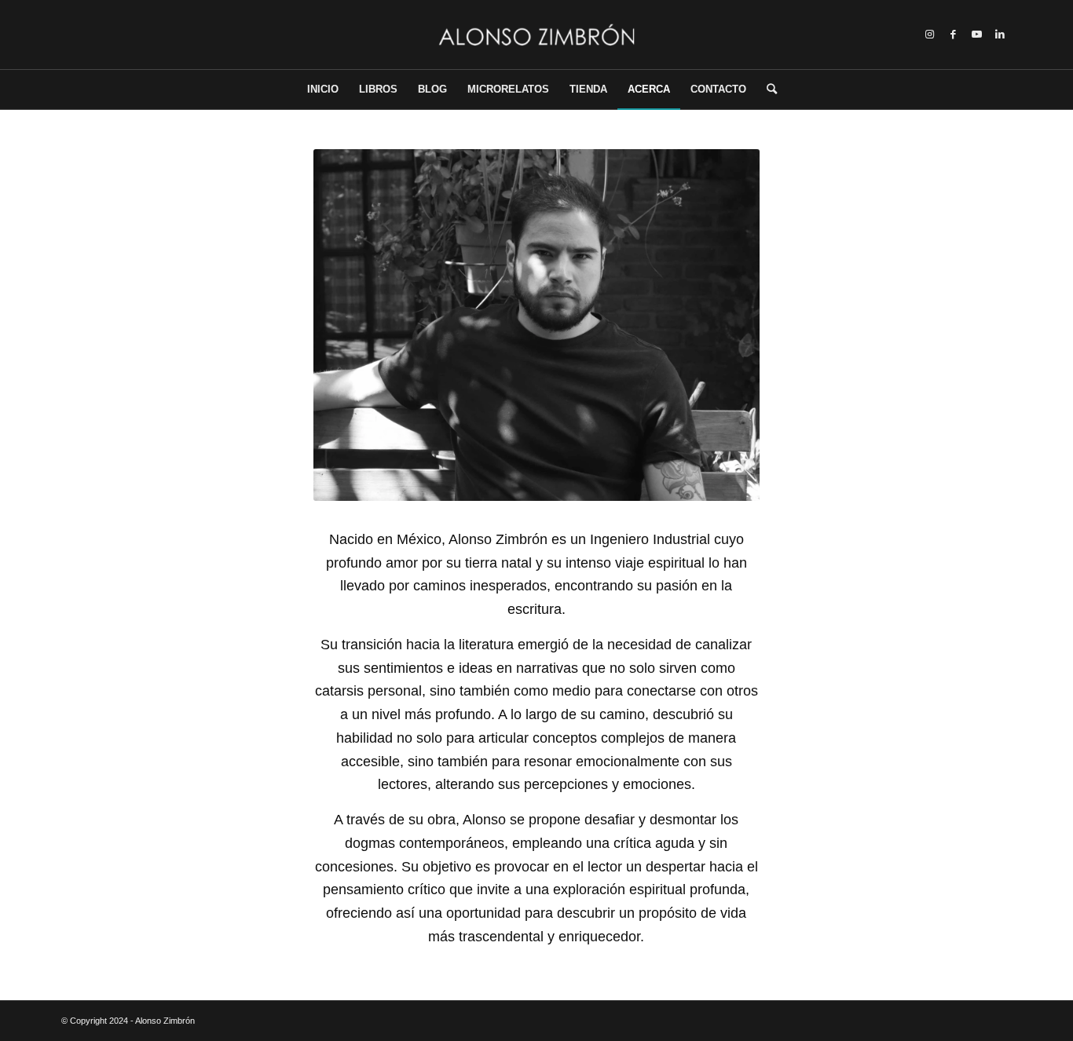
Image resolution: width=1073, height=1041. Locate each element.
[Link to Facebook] (953, 34)
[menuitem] (323, 89)
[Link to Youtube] (976, 34)
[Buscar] (766, 89)
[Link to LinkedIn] (1000, 34)
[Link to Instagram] (929, 34)
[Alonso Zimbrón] (536, 34)
